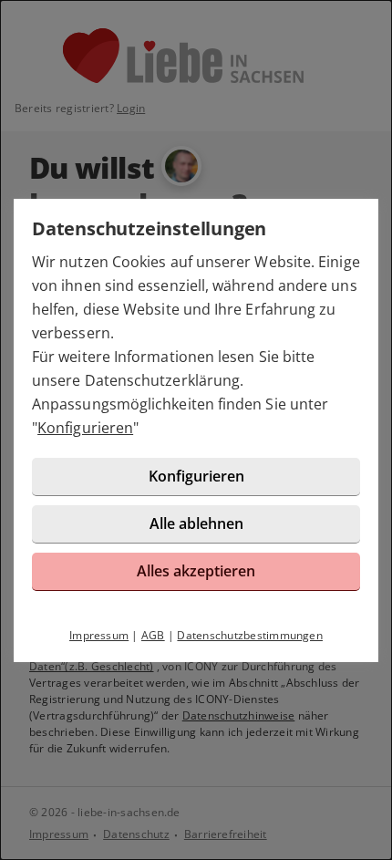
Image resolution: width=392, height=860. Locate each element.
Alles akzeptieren (196, 571)
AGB (153, 635)
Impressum (99, 635)
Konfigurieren (85, 428)
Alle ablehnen (196, 523)
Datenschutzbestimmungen (250, 635)
